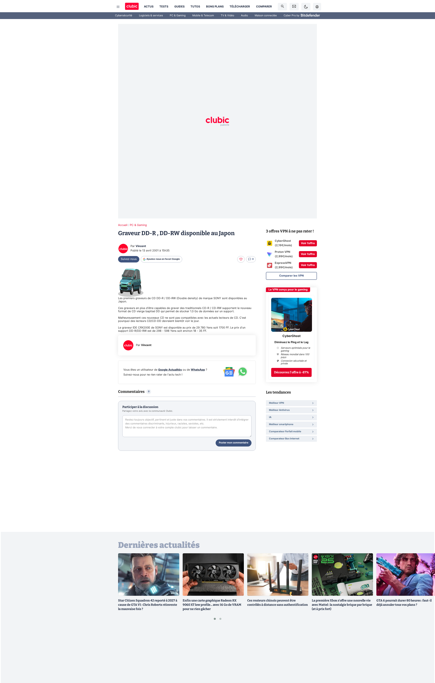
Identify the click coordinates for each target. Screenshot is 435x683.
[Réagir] (241, 259)
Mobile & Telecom (203, 15)
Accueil (122, 225)
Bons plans (215, 6)
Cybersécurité (123, 15)
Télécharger (240, 6)
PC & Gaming (178, 15)
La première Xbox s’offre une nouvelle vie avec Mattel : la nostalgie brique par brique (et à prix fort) (342, 605)
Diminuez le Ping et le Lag (291, 342)
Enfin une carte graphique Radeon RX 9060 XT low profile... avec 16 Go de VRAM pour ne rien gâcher (212, 605)
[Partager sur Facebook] (426, 653)
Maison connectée (266, 15)
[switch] (305, 7)
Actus (148, 6)
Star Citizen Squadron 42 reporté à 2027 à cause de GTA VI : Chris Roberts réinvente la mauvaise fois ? (147, 605)
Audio (244, 15)
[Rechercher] (282, 6)
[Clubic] (132, 7)
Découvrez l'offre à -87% (291, 372)
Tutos (195, 6)
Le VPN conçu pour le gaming (288, 289)
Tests (163, 6)
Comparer (264, 6)
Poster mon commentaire (233, 443)
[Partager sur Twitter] (426, 665)
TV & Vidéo (227, 15)
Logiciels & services (151, 15)
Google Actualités (170, 369)
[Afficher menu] (118, 7)
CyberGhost (291, 336)
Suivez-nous (129, 259)
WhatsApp (198, 369)
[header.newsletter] (294, 6)
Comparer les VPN (291, 275)
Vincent (141, 246)
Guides (179, 6)
